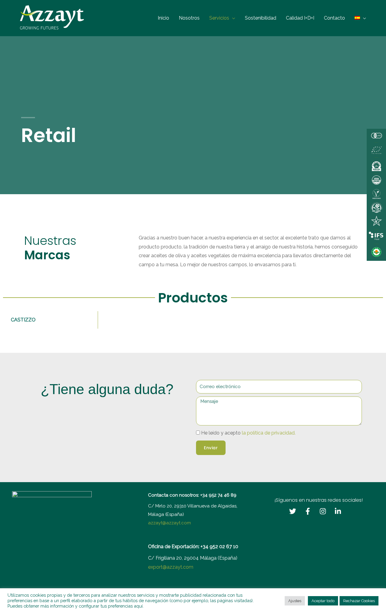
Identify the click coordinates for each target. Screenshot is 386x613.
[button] (232, 18)
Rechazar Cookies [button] (359, 601)
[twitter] (296, 511)
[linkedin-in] (341, 511)
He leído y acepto (248, 433)
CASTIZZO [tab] (23, 320)
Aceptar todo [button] (323, 601)
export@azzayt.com (170, 567)
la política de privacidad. (269, 433)
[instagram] (326, 511)
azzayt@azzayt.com (169, 523)
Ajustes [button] (294, 601)
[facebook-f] (311, 511)
